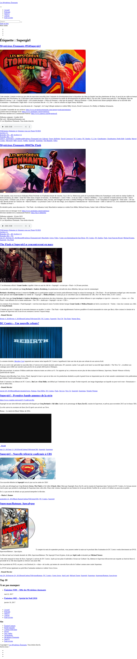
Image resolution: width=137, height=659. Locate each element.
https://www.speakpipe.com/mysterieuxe (35, 112)
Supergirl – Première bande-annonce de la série (26, 395)
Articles (7, 615)
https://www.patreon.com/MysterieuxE (44, 113)
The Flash (10, 240)
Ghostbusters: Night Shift (115, 139)
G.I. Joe (94, 139)
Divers (6, 631)
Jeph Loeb (65, 575)
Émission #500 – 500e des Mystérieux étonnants (25, 590)
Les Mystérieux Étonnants (9, 3)
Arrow (28, 391)
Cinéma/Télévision (30, 319)
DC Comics (78, 139)
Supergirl (32, 141)
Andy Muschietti (43, 238)
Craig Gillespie (43, 139)
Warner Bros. (75, 319)
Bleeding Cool (19, 361)
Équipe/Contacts (9, 626)
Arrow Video (53, 238)
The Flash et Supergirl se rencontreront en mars (26, 244)
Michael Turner (75, 575)
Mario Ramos (17, 499)
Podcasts (7, 612)
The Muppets (47, 141)
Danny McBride (54, 139)
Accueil (7, 610)
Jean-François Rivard (115, 238)
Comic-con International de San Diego (72, 238)
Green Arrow (56, 575)
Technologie (8, 635)
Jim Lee (62, 391)
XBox (55, 141)
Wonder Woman (92, 391)
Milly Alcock (17, 141)
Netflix (25, 141)
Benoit (21, 139)
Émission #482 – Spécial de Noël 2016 (20, 598)
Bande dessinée (21, 391)
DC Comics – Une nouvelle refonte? (19, 323)
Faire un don (8, 617)
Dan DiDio (41, 391)
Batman (33, 391)
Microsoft (9, 141)
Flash (105, 238)
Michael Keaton (128, 238)
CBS (38, 319)
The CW (60, 319)
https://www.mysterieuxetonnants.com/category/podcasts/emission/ (48, 110)
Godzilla (128, 139)
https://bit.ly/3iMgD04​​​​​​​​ (38, 213)
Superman (39, 141)
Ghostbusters (101, 139)
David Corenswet (67, 139)
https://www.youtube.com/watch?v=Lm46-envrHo (17, 400)
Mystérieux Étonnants (30, 139)
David (20, 449)
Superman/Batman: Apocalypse (17, 503)
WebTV (7, 614)
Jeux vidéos (8, 633)
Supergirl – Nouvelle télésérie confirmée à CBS (26, 454)
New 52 (68, 391)
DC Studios (86, 139)
